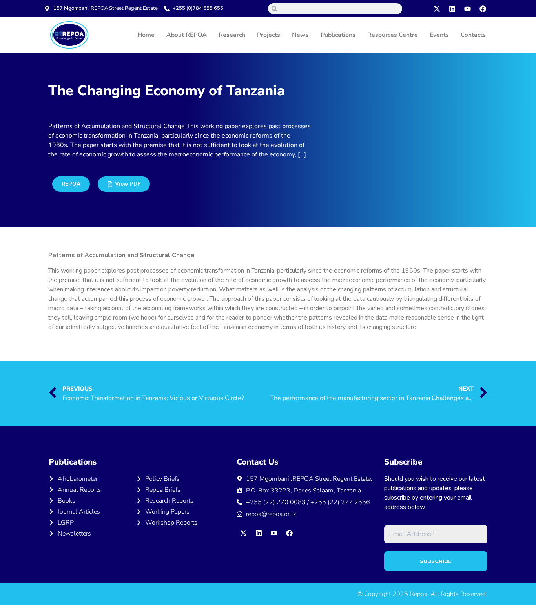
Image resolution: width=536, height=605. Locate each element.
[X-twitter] (437, 8)
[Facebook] (483, 8)
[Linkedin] (452, 8)
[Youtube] (467, 8)
